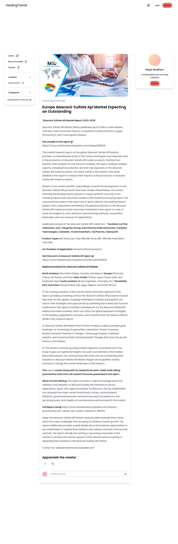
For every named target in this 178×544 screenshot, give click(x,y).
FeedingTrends (16, 5)
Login (157, 5)
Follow (155, 83)
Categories (13, 92)
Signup (167, 5)
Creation (12, 77)
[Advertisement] (89, 30)
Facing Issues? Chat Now (18, 100)
